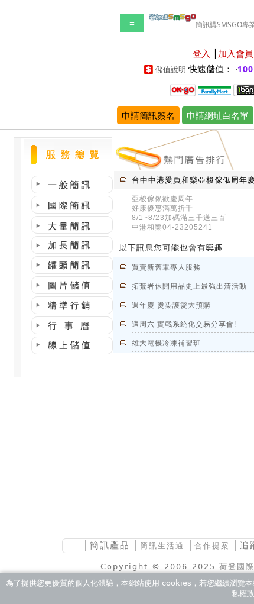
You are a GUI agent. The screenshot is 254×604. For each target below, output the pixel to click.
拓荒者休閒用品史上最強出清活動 (189, 286)
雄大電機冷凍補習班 (166, 343)
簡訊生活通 (162, 545)
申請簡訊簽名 (148, 115)
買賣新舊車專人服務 (166, 267)
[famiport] (214, 89)
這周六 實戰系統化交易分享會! (184, 324)
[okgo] (183, 89)
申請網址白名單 (218, 115)
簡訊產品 (110, 545)
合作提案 (212, 545)
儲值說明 (170, 69)
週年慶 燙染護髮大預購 (171, 305)
